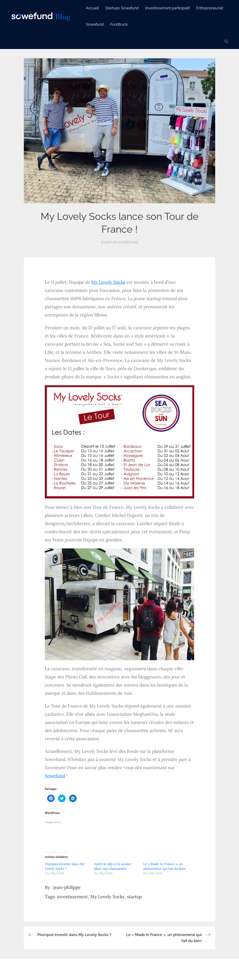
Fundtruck (119, 24)
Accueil (92, 8)
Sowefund (95, 24)
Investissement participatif (167, 8)
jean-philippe (67, 887)
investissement (72, 896)
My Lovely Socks (108, 282)
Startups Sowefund (122, 8)
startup (134, 896)
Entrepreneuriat (209, 8)
